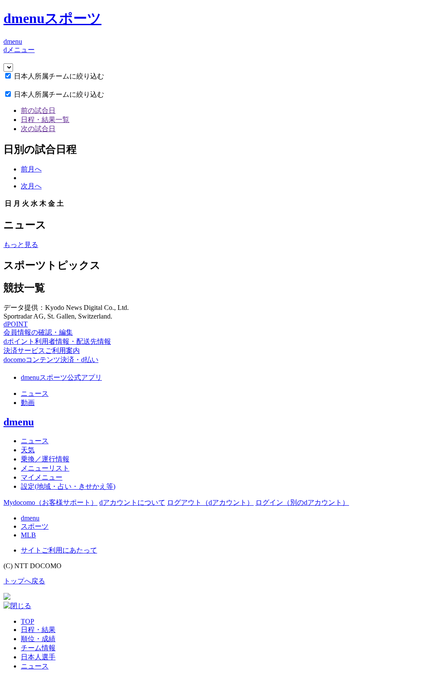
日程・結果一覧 (45, 119)
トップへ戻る (24, 581)
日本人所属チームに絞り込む (59, 76)
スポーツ (35, 526)
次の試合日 (38, 128)
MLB (28, 535)
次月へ (31, 186)
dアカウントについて (132, 502)
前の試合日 (38, 110)
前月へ (31, 169)
